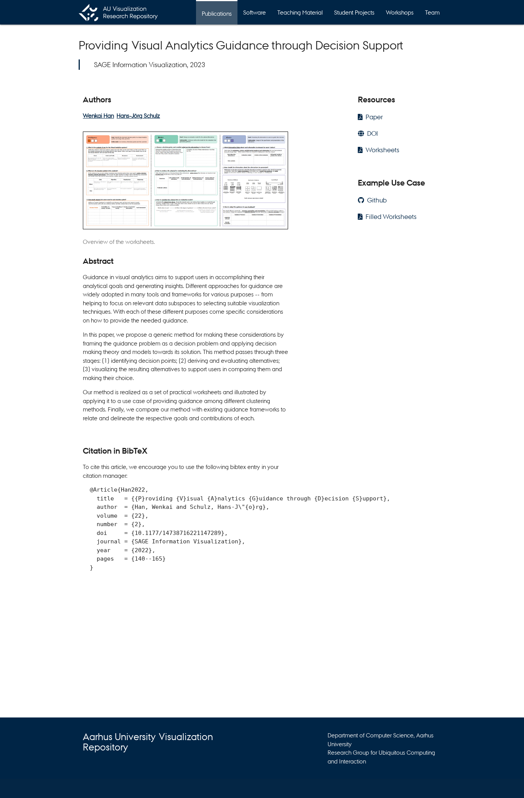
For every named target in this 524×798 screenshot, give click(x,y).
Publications (217, 13)
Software (254, 12)
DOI (372, 133)
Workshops (400, 12)
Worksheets (382, 150)
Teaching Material (300, 12)
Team (432, 12)
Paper (374, 117)
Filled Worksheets (391, 216)
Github (377, 200)
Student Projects (354, 12)
